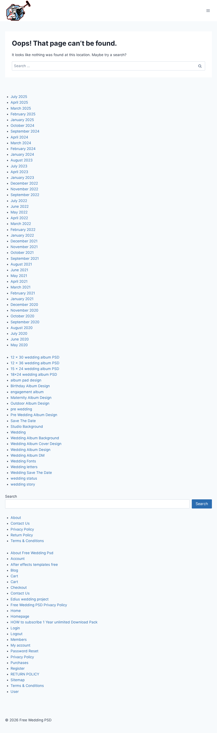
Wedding (18, 432)
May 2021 (19, 276)
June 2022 (20, 206)
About (16, 518)
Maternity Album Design (31, 397)
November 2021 (24, 247)
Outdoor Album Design (30, 403)
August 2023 (22, 160)
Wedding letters (24, 467)
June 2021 (19, 270)
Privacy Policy (22, 529)
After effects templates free (34, 564)
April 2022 (19, 218)
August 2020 (22, 328)
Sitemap (18, 680)
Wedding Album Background (35, 438)
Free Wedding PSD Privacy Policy (39, 605)
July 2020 (19, 333)
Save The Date (23, 421)
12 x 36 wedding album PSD (35, 363)
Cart (14, 576)
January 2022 (22, 235)
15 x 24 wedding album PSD (35, 369)
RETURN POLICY (25, 674)
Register (18, 668)
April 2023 (19, 172)
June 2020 (20, 339)
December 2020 (24, 304)
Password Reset (24, 651)
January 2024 (22, 154)
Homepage (20, 616)
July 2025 (19, 97)
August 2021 (21, 264)
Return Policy (22, 535)
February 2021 (23, 293)
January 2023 (22, 177)
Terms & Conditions (27, 541)
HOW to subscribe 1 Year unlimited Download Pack (54, 622)
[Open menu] (208, 10)
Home (16, 611)
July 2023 (19, 166)
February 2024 (23, 149)
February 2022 (23, 229)
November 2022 (24, 189)
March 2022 (21, 224)
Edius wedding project (30, 599)
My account (20, 645)
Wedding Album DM (28, 455)
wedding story (23, 484)
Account (18, 558)
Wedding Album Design (30, 450)
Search (11, 496)
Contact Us (20, 523)
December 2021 (24, 241)
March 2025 (21, 108)
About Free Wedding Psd (32, 553)
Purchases (19, 663)
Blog (14, 570)
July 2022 (19, 201)
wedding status (24, 478)
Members (19, 639)
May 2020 (19, 345)
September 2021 (25, 258)
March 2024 (21, 143)
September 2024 (25, 131)
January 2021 (22, 299)
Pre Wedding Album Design (34, 415)
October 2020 (22, 316)
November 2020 (24, 310)
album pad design (26, 380)
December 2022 (24, 183)
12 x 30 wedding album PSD (35, 357)
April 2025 (19, 102)
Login (15, 628)
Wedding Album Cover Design (36, 444)
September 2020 (25, 322)
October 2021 (22, 252)
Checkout (19, 587)
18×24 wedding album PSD (34, 374)
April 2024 (19, 137)
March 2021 (21, 287)
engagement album (27, 392)
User (15, 691)
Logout (16, 634)
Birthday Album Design (30, 386)
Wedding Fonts (23, 461)
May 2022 (19, 212)
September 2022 (25, 195)
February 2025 (23, 114)
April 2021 (19, 281)
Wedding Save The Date (31, 472)
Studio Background (27, 426)
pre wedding (21, 409)
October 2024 (22, 125)
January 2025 (22, 120)
